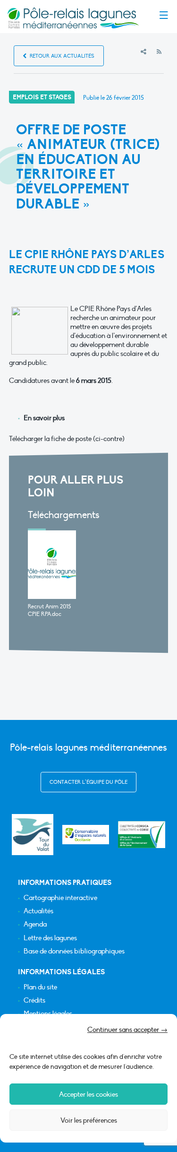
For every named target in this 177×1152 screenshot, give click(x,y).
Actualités (38, 911)
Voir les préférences (88, 1120)
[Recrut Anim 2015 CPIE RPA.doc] (52, 564)
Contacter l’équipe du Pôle (88, 782)
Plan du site (40, 987)
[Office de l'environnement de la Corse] (141, 835)
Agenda (35, 924)
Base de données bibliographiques (74, 951)
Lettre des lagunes (50, 938)
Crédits (34, 1000)
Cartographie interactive (60, 898)
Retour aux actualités (61, 56)
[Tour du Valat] (32, 834)
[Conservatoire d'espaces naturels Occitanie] (86, 834)
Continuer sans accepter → (127, 1029)
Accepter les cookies (88, 1094)
